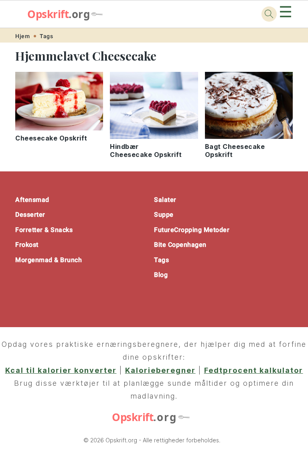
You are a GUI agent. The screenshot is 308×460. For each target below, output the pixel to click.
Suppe (164, 214)
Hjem (22, 36)
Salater (165, 200)
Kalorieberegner (160, 370)
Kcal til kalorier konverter (61, 370)
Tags (46, 36)
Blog (161, 275)
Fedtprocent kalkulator (253, 370)
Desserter (30, 214)
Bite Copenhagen (180, 244)
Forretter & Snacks (44, 230)
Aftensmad (32, 200)
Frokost (26, 244)
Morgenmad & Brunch (48, 260)
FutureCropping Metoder (191, 230)
